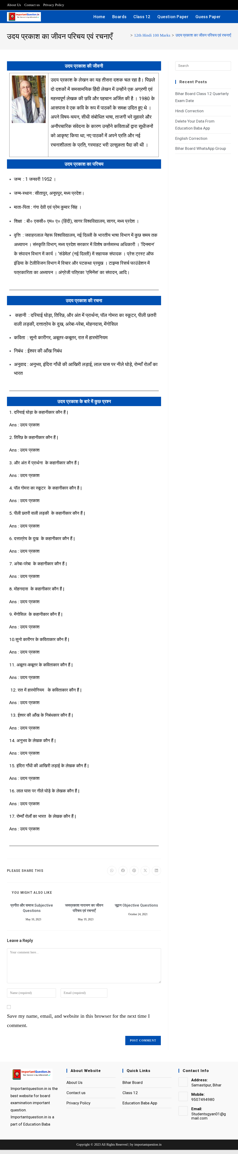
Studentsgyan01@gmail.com (208, 1116)
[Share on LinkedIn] (156, 870)
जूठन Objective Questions (136, 905)
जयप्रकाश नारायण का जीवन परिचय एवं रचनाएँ (84, 908)
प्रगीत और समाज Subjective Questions (31, 908)
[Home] (127, 35)
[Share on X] (145, 870)
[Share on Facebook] (123, 870)
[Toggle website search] (229, 16)
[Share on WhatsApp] (111, 870)
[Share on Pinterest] (134, 870)
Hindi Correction (189, 111)
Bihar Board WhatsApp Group (200, 148)
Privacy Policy (53, 5)
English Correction (191, 138)
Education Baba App (139, 1103)
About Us (14, 5)
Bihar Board (132, 1082)
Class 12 (130, 1092)
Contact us (32, 5)
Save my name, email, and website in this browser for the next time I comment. (78, 1020)
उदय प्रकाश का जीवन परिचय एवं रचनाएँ (203, 35)
